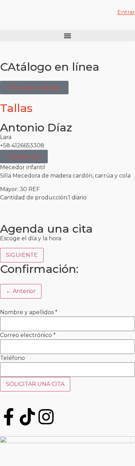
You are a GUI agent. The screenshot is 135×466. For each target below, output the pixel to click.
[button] (67, 35)
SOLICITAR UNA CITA (35, 384)
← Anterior (21, 291)
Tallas (16, 108)
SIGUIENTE (22, 255)
